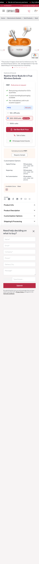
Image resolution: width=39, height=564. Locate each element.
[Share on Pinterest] (21, 199)
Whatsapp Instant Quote (21, 141)
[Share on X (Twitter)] (9, 199)
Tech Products (28, 18)
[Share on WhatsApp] (5, 199)
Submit (20, 285)
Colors (14, 186)
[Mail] (25, 199)
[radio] (7, 189)
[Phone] (29, 11)
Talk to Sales (21, 135)
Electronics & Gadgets (14, 18)
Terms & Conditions (8, 293)
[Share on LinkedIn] (17, 199)
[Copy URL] (30, 199)
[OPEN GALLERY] (19, 40)
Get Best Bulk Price (21, 129)
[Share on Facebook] (13, 199)
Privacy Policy (20, 292)
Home (3, 18)
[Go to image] (12, 67)
